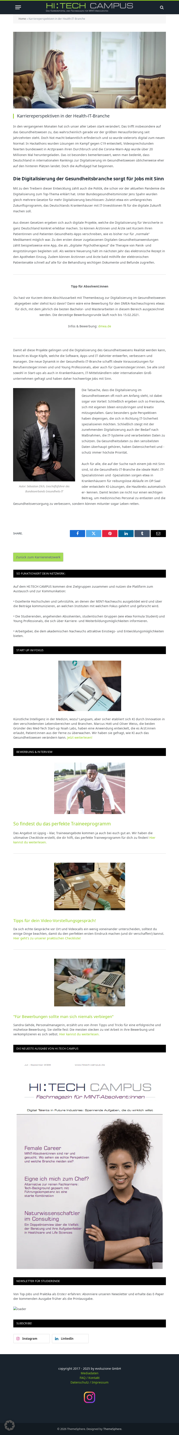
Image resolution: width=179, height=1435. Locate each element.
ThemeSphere (112, 1429)
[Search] (161, 7)
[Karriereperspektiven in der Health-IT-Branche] (89, 70)
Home (22, 19)
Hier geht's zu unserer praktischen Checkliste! (47, 938)
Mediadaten (89, 1373)
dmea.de (104, 326)
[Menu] (18, 7)
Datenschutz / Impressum (89, 1382)
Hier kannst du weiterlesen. (79, 1034)
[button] (9, 1425)
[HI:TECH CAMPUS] (89, 7)
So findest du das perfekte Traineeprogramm (62, 824)
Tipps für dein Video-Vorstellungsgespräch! (54, 920)
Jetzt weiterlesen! (79, 737)
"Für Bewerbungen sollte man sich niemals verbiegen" (63, 1016)
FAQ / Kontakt (90, 1378)
